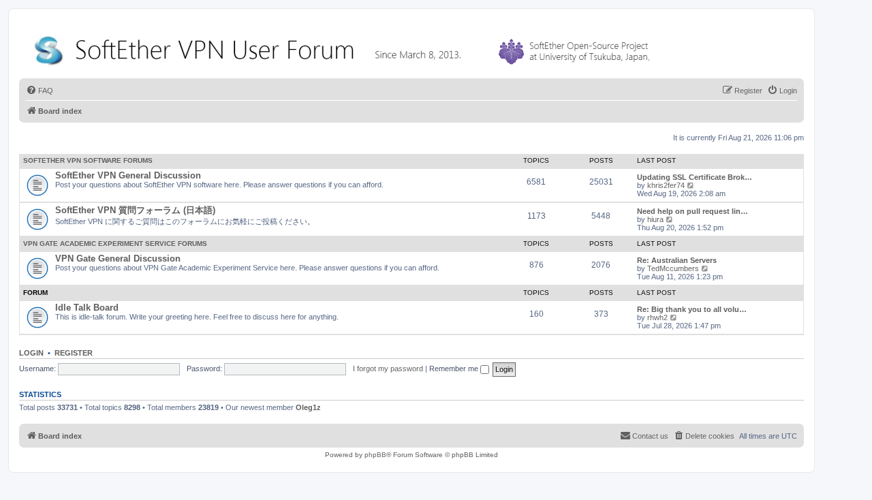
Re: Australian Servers (677, 260)
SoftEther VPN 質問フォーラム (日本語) (135, 210)
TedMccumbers (673, 268)
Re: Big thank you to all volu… (692, 309)
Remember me (454, 368)
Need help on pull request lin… (692, 211)
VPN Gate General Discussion (118, 258)
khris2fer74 (666, 185)
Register (73, 353)
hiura (655, 219)
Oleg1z (308, 407)
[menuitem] (39, 90)
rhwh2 (657, 317)
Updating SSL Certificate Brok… (694, 177)
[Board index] (344, 47)
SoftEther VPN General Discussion (128, 175)
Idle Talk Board (87, 307)
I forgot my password (388, 368)
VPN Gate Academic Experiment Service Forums (115, 243)
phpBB (375, 454)
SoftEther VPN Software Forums (88, 160)
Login (31, 353)
